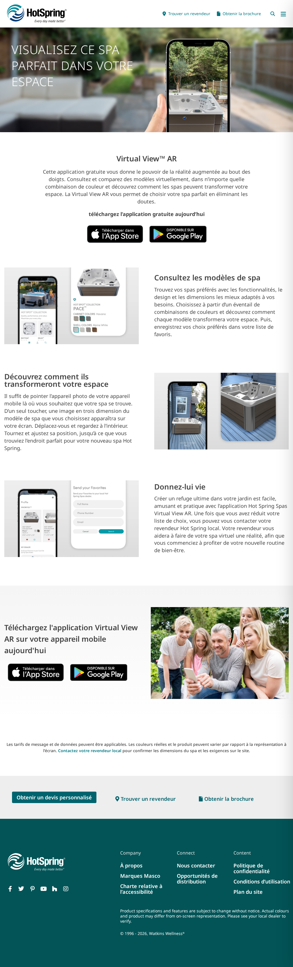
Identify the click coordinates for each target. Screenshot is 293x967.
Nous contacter (196, 865)
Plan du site (248, 891)
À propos (131, 865)
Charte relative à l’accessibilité (141, 889)
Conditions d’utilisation (261, 881)
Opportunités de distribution (197, 878)
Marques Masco (140, 875)
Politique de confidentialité (251, 868)
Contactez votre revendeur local (89, 750)
